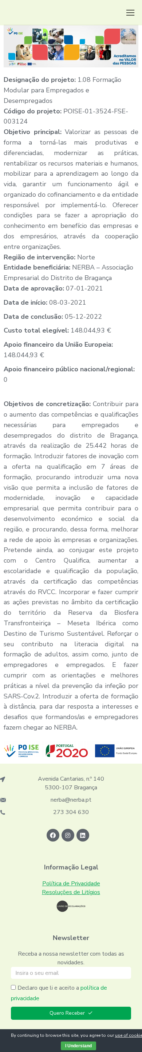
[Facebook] (53, 835)
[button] (130, 12)
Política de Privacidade (71, 884)
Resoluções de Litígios (71, 892)
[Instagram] (68, 835)
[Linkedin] (82, 835)
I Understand (78, 1045)
